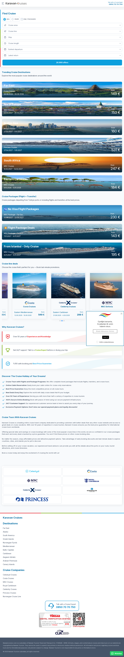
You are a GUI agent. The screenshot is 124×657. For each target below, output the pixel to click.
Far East (6, 528)
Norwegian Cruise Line (12, 596)
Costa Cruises (8, 578)
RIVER (17, 19)
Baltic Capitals (8, 550)
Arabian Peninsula (10, 561)
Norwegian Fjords (10, 543)
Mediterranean (9, 546)
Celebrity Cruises (10, 589)
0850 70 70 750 (116, 4)
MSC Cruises (8, 582)
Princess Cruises (9, 593)
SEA (8, 19)
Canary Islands (9, 564)
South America (8, 535)
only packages (29, 19)
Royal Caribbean (9, 586)
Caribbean (7, 553)
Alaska (5, 532)
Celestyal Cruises (10, 575)
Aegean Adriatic (9, 557)
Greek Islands (8, 539)
